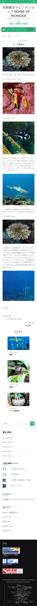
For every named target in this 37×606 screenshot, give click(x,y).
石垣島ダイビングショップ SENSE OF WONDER (18, 11)
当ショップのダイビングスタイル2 (22, 593)
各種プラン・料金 (22, 589)
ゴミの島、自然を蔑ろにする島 (20, 480)
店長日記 (5, 526)
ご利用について (20, 586)
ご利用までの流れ (27, 587)
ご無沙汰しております (18, 469)
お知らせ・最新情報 (9, 512)
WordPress (27, 582)
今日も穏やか (15, 474)
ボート (14, 588)
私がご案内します (13, 587)
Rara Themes (12, 582)
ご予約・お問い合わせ (22, 599)
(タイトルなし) (7, 438)
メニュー (29, 29)
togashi (6, 308)
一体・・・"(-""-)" (16, 485)
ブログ (12, 41)
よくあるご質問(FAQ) (26, 588)
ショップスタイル (20, 590)
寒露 (10, 355)
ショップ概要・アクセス (20, 598)
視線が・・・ (13, 387)
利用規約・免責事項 (22, 594)
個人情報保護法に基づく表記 (22, 595)
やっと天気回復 (14, 411)
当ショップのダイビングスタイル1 (20, 592)
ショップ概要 (20, 597)
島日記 (19, 363)
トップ (18, 584)
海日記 (19, 339)
